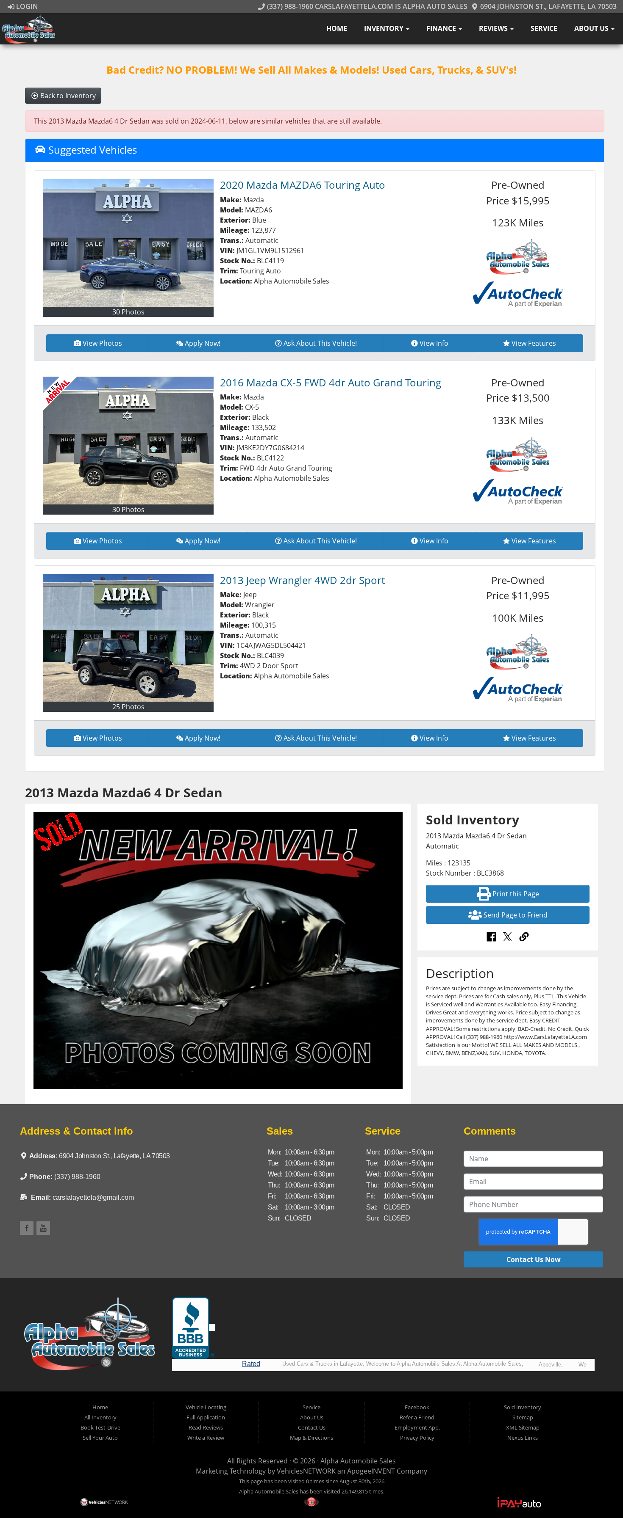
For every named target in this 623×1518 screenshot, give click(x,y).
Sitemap (522, 1417)
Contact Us (311, 1427)
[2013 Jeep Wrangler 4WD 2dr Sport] (128, 638)
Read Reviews (206, 1427)
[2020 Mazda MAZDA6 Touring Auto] (128, 243)
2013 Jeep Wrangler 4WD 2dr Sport (302, 580)
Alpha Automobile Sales (358, 1461)
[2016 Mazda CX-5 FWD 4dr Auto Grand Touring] (128, 440)
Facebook (417, 1407)
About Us (592, 28)
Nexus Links (522, 1437)
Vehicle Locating (206, 1407)
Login (26, 6)
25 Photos (128, 706)
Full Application (205, 1417)
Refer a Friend (417, 1417)
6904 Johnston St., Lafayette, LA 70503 (547, 6)
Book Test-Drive (100, 1427)
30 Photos (128, 312)
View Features (534, 343)
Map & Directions (311, 1437)
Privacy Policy (417, 1437)
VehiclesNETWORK (306, 1471)
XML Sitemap (523, 1427)
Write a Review (205, 1437)
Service (544, 28)
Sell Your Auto (100, 1437)
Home (336, 28)
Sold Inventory (522, 1407)
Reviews (494, 28)
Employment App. (417, 1427)
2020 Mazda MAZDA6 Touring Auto (302, 185)
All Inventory (100, 1417)
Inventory (384, 28)
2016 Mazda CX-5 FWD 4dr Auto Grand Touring (330, 382)
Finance (442, 28)
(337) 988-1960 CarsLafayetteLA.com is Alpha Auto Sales (366, 6)
